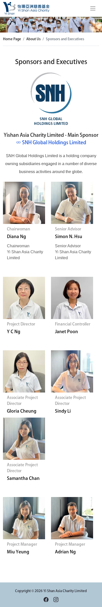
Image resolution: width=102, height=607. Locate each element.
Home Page (12, 39)
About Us (33, 39)
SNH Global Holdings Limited (54, 142)
